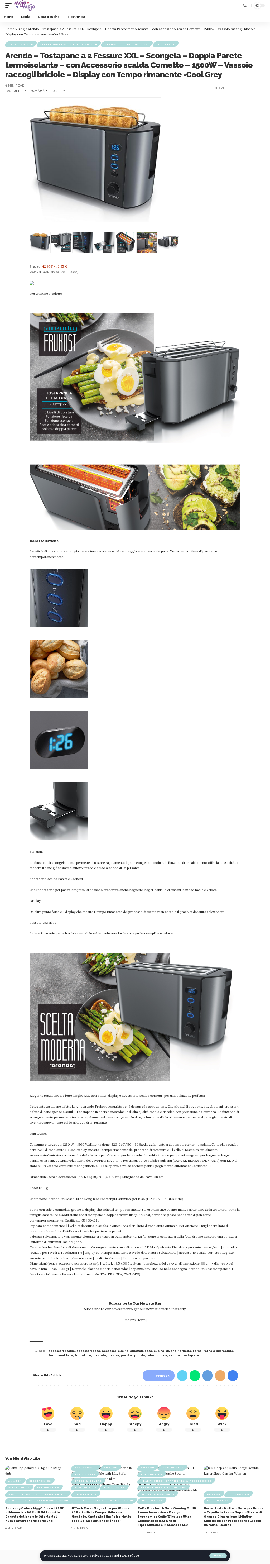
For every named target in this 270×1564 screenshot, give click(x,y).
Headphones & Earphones (163, 1487)
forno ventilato (61, 1355)
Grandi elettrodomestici (126, 44)
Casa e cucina (20, 44)
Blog (21, 29)
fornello (184, 1351)
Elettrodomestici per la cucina (68, 44)
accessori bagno (62, 1351)
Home (10, 29)
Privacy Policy (102, 1555)
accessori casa (88, 1351)
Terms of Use (129, 1555)
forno (197, 1351)
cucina (159, 1351)
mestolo (99, 1355)
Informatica (48, 1487)
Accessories (86, 1467)
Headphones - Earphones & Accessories (176, 1481)
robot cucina (157, 1355)
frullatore (83, 1355)
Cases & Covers (88, 1481)
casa (148, 1351)
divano (171, 1351)
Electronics (40, 1481)
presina (127, 1355)
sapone (175, 1355)
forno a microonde (218, 1351)
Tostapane (165, 44)
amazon (136, 1351)
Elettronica (19, 1487)
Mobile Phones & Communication (37, 1494)
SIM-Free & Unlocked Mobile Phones (40, 1500)
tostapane (190, 1355)
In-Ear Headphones (158, 1494)
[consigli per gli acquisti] (24, 5)
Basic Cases (85, 1474)
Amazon (15, 1481)
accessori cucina (115, 1351)
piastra (113, 1355)
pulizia (139, 1355)
